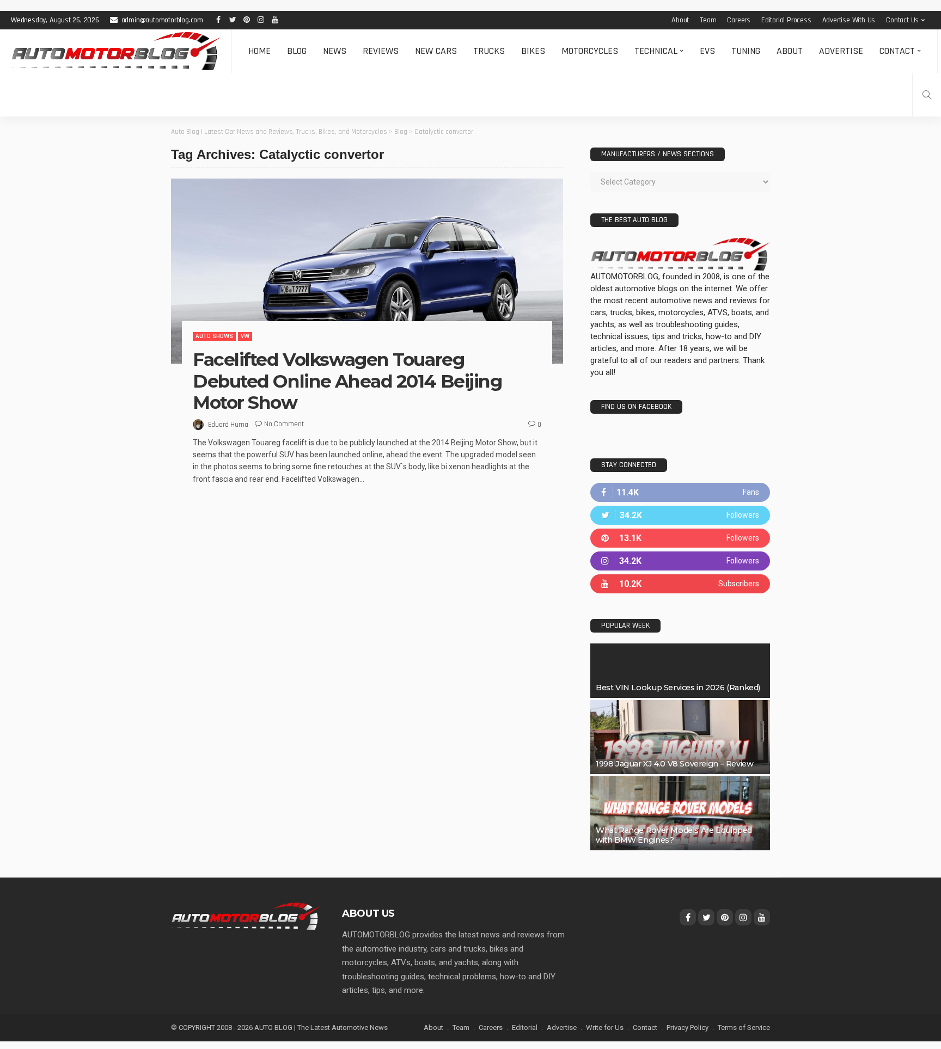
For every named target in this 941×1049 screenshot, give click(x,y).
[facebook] (680, 492)
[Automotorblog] (116, 51)
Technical (655, 51)
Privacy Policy (687, 1027)
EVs (707, 51)
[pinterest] (680, 538)
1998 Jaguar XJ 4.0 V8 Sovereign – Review (674, 764)
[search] (927, 94)
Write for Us (605, 1027)
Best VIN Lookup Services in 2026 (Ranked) (678, 687)
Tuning (745, 51)
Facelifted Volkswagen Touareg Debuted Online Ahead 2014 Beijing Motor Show (347, 380)
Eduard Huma (228, 424)
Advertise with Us (849, 20)
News (334, 51)
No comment (284, 424)
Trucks (489, 51)
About (680, 20)
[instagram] (680, 560)
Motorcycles (589, 51)
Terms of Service (744, 1027)
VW (245, 336)
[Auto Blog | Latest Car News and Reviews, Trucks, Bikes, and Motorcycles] (245, 916)
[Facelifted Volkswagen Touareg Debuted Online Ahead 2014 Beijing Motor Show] (367, 271)
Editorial (524, 1027)
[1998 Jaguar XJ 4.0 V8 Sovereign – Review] (680, 737)
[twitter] (680, 515)
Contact (897, 51)
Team (708, 20)
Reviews (381, 51)
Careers (738, 20)
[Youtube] (680, 583)
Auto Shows (214, 336)
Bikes (533, 51)
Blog (297, 51)
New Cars (436, 51)
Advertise (841, 51)
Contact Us (902, 20)
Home (259, 51)
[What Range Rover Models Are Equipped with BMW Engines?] (680, 813)
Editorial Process (786, 20)
